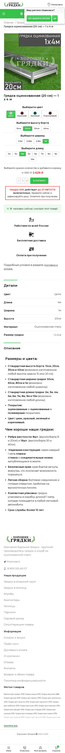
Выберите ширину (32, 135)
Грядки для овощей (14, 710)
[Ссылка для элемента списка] (32, 569)
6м (35, 154)
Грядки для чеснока (35, 717)
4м (22, 154)
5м (29, 154)
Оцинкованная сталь (47, 326)
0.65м (29, 141)
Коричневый (50, 116)
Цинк (10, 116)
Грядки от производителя (40, 721)
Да (55, 18)
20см (27, 128)
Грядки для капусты (18, 702)
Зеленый (35, 116)
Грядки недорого (17, 721)
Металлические (30, 729)
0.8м (38, 141)
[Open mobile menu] (4, 14)
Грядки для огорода (35, 710)
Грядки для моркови (49, 706)
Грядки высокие (50, 694)
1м (46, 141)
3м (16, 154)
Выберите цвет (32, 107)
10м (32, 159)
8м (49, 154)
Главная (9, 22)
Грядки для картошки (41, 702)
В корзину (39, 180)
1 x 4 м (57, 334)
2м (9, 154)
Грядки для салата (47, 714)
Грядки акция (33, 694)
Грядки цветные (13, 729)
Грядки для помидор (26, 714)
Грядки (22, 22)
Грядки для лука (29, 706)
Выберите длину (32, 148)
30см (36, 128)
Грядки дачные (12, 698)
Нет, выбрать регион (39, 18)
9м (55, 154)
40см (46, 128)
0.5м (20, 141)
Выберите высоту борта (32, 122)
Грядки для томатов (14, 717)
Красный (22, 116)
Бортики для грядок (14, 694)
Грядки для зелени (31, 698)
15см (18, 128)
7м (42, 154)
